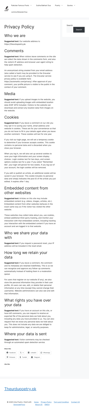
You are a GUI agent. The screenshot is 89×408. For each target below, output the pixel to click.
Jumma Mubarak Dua (19, 12)
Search (70, 25)
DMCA (47, 405)
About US (38, 405)
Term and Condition (61, 402)
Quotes (70, 5)
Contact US (75, 402)
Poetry (57, 5)
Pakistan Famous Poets (20, 5)
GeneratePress (19, 405)
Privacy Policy (46, 402)
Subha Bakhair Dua (43, 5)
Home (36, 402)
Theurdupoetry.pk (20, 388)
